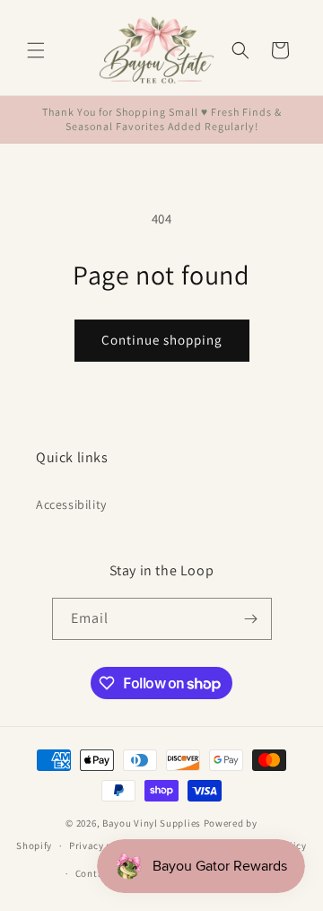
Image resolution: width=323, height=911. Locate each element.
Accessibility (71, 504)
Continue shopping (162, 339)
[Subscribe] (251, 619)
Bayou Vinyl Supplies (151, 823)
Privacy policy (102, 845)
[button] (36, 50)
